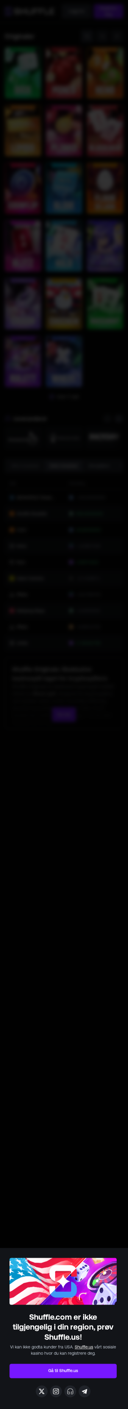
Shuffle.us (84, 1347)
